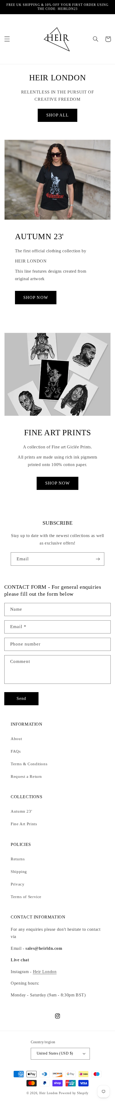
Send (21, 698)
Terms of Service (26, 897)
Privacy (17, 884)
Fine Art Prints (24, 824)
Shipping (19, 871)
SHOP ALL (57, 115)
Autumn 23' (21, 811)
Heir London (45, 971)
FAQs (16, 751)
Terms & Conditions (29, 764)
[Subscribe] (98, 558)
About (16, 739)
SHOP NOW (35, 297)
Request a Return (26, 776)
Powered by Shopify (74, 1093)
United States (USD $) (55, 1053)
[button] (7, 39)
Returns (18, 859)
